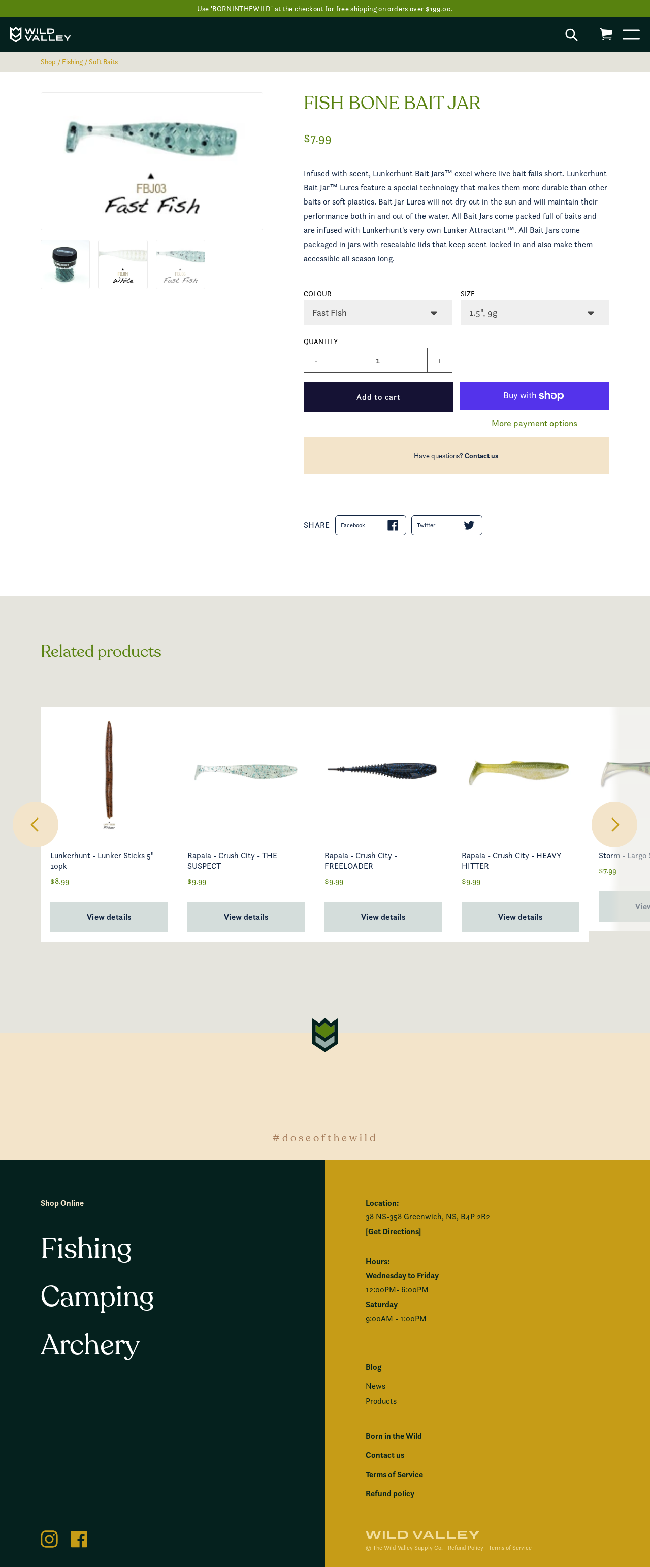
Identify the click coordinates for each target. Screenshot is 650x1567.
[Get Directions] (393, 1231)
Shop (48, 61)
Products (381, 1401)
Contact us (482, 455)
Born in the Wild (394, 1435)
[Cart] (606, 34)
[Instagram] (49, 1537)
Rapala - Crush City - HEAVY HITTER (511, 860)
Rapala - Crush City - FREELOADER (360, 860)
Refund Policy (465, 1547)
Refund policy (390, 1493)
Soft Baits (103, 61)
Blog (373, 1366)
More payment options (534, 423)
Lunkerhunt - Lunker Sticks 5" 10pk (102, 860)
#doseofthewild (325, 1138)
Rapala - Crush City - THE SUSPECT (232, 860)
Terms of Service (394, 1474)
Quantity (321, 341)
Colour (318, 293)
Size (468, 293)
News (375, 1386)
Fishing (72, 61)
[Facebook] (79, 1537)
